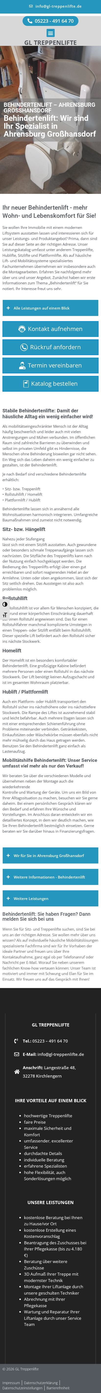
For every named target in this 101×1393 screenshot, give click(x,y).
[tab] (50, 308)
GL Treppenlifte (50, 42)
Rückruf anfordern (55, 347)
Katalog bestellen (54, 383)
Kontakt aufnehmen (55, 329)
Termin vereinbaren (55, 365)
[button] (51, 33)
